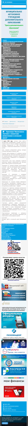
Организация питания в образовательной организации (10, 72)
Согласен (5, 423)
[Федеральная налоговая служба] (14, 362)
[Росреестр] (14, 371)
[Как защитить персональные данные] (14, 333)
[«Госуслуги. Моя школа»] (14, 343)
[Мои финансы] (14, 379)
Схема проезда (7, 408)
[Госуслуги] (14, 351)
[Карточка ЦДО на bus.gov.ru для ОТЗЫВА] (14, 295)
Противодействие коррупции (14, 111)
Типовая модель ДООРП (6, 233)
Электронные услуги (14, 93)
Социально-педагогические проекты (14, 97)
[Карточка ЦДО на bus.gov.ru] (14, 286)
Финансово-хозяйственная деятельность (10, 61)
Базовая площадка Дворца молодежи (14, 116)
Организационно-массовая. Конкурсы (10, 79)
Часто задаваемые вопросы (7, 228)
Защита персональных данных (11, 406)
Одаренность (14, 107)
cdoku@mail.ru (14, 36)
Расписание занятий (6, 238)
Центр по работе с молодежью (8, 235)
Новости (3, 227)
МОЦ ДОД (3, 232)
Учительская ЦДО (5, 236)
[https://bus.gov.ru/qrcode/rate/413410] (14, 268)
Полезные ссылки (5, 229)
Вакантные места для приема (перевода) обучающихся (11, 64)
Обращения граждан (14, 102)
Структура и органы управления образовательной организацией (11, 45)
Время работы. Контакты (10, 410)
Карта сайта (7, 404)
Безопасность (6, 89)
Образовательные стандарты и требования (11, 75)
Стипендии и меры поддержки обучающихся (11, 67)
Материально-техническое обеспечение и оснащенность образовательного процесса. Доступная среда (13, 56)
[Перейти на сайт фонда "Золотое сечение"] (14, 306)
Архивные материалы (6, 239)
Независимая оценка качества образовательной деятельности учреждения (12, 225)
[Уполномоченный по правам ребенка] (14, 356)
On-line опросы (4, 231)
